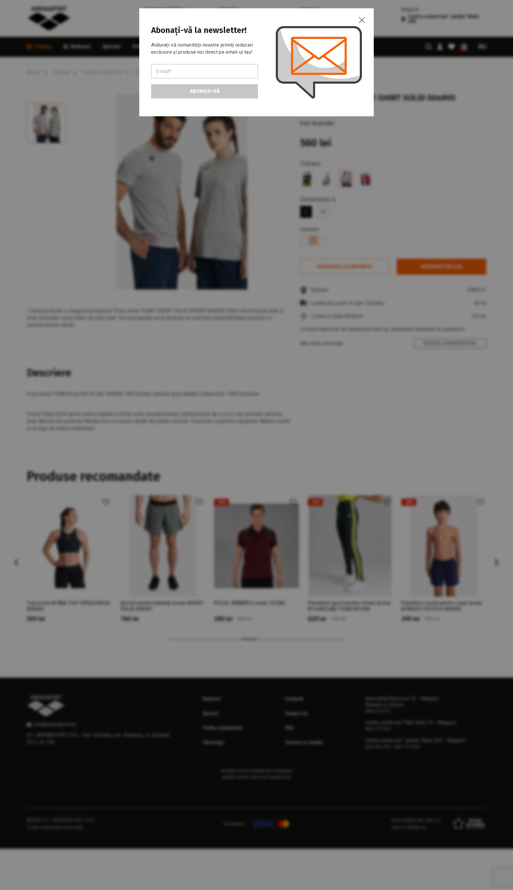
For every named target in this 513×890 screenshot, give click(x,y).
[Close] (361, 20)
